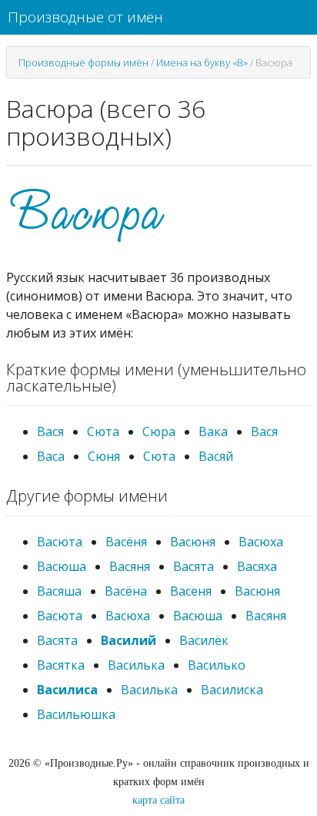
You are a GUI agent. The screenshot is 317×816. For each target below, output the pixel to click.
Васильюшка (76, 714)
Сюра (158, 431)
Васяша (59, 591)
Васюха (261, 541)
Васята (193, 566)
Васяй (216, 456)
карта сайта (158, 800)
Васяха (257, 566)
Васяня (129, 566)
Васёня (126, 541)
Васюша (61, 566)
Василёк (204, 640)
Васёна (126, 591)
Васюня (192, 541)
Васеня (191, 591)
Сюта (103, 431)
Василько (216, 664)
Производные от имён (85, 17)
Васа (51, 456)
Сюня (104, 456)
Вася (50, 431)
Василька (136, 664)
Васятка (61, 664)
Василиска (232, 689)
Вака (213, 431)
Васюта (59, 541)
